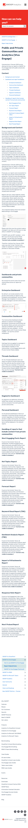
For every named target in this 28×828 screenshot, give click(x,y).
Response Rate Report (15, 121)
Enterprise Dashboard (15, 82)
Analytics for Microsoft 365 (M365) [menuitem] (11, 733)
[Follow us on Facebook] (15, 811)
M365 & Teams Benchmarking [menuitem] (9, 749)
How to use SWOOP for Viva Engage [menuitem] (14, 663)
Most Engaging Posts (15, 103)
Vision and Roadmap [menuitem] (8, 688)
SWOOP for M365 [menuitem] (7, 672)
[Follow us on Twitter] (18, 811)
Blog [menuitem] (2, 799)
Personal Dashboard (14, 95)
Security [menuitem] (3, 712)
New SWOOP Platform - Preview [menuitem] (11, 691)
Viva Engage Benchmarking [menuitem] (9, 747)
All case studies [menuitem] (5, 757)
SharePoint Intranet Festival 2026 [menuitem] (11, 784)
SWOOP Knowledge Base (8, 36)
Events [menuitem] (3, 773)
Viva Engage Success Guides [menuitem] (9, 792)
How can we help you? (11, 21)
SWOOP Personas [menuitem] (6, 715)
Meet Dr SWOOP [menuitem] (5, 717)
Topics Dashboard (14, 87)
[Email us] (25, 815)
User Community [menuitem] (7, 682)
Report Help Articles (7, 43)
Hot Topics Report (14, 105)
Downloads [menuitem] (4, 781)
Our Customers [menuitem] (5, 709)
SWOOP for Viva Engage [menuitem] (9, 659)
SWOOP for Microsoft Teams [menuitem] (10, 675)
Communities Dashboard (16, 85)
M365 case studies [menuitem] (6, 768)
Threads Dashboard (14, 90)
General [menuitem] (5, 685)
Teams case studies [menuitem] (6, 765)
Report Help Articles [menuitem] (10, 666)
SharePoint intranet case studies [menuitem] (10, 760)
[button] (25, 656)
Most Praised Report (14, 124)
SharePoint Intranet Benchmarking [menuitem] (11, 744)
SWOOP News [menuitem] (5, 787)
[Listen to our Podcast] (25, 811)
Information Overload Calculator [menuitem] (10, 789)
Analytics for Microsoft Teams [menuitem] (9, 736)
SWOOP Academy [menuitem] (7, 678)
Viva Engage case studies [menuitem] (8, 762)
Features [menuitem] (3, 704)
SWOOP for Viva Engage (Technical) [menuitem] (14, 669)
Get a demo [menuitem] (4, 720)
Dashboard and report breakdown (14, 79)
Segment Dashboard (15, 92)
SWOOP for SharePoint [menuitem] (9, 656)
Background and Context (12, 77)
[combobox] (12, 26)
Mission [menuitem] (3, 707)
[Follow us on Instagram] (22, 811)
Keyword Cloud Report (15, 110)
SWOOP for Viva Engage (8, 40)
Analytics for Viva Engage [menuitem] (8, 730)
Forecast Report (13, 108)
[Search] (24, 26)
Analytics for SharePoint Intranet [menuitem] (10, 728)
